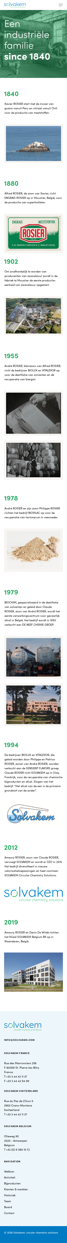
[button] (61, 5)
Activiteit (9, 1177)
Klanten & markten (16, 1189)
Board (8, 1207)
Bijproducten (12, 1183)
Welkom (9, 1171)
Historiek (9, 1195)
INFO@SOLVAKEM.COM (19, 1040)
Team (7, 1201)
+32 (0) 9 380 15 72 (18, 1149)
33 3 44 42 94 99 (18, 1081)
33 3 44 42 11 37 (17, 1076)
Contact (9, 1213)
